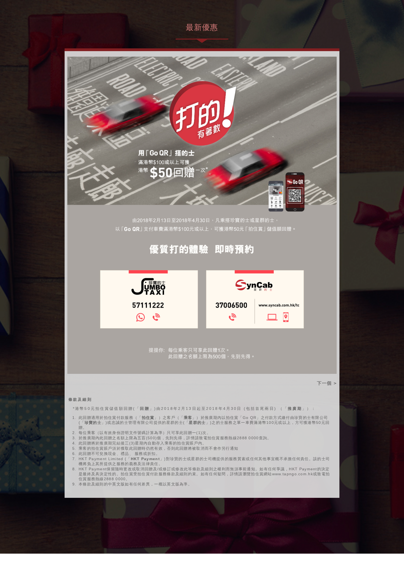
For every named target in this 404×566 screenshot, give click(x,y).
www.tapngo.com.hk (292, 474)
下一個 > (327, 383)
